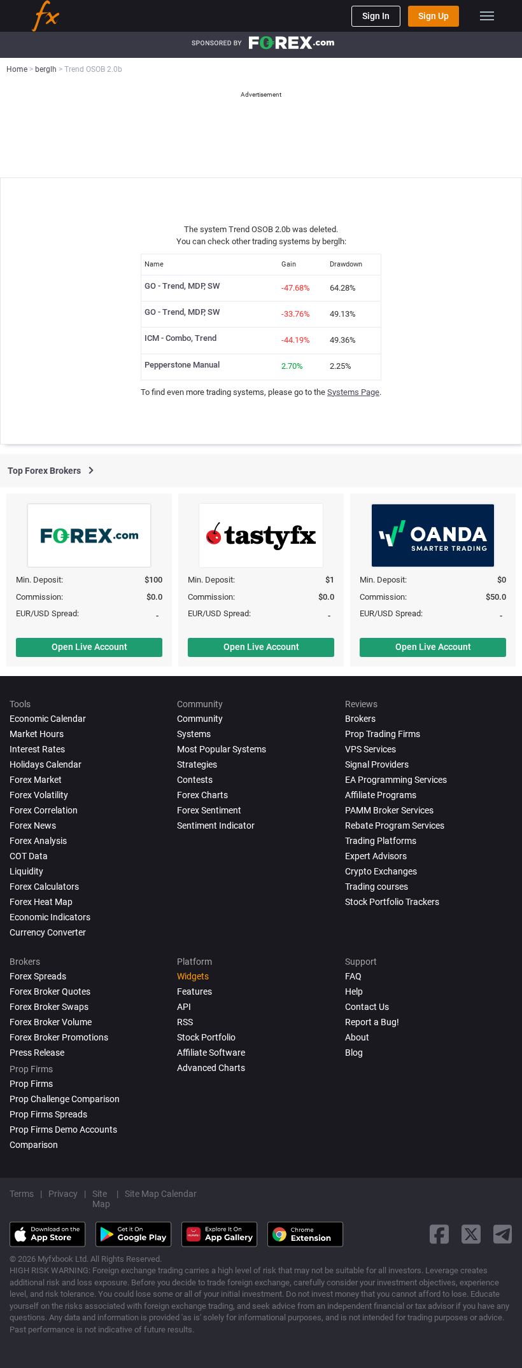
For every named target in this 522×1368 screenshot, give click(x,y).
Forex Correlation (44, 810)
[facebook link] (439, 1234)
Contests (195, 780)
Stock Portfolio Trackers (392, 902)
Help (354, 991)
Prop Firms (31, 1084)
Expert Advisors (376, 856)
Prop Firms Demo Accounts (63, 1129)
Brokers (360, 719)
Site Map (101, 1199)
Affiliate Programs (380, 795)
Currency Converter (48, 932)
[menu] (487, 15)
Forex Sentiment (209, 810)
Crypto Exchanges (381, 871)
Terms (22, 1194)
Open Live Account (89, 647)
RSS (185, 1022)
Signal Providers (377, 764)
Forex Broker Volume (51, 1022)
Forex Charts (202, 795)
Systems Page (353, 392)
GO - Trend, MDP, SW (182, 286)
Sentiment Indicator (216, 825)
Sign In (376, 16)
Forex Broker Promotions (59, 1037)
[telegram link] (502, 1234)
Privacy (63, 1194)
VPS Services (370, 749)
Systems (194, 734)
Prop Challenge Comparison (65, 1099)
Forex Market (36, 780)
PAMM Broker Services (389, 810)
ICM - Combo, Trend (180, 338)
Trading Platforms (380, 841)
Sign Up (433, 16)
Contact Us (367, 1007)
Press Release (37, 1052)
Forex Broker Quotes (50, 991)
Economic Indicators (50, 917)
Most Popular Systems (221, 749)
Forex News (33, 825)
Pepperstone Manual (182, 365)
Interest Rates (37, 749)
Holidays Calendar (45, 764)
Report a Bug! (372, 1022)
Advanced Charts (211, 1068)
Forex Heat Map (41, 902)
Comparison (34, 1145)
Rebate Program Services (394, 825)
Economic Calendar (48, 719)
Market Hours (37, 734)
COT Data (29, 856)
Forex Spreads (38, 976)
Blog (354, 1052)
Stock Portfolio (206, 1037)
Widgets (193, 976)
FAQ (353, 976)
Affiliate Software (211, 1052)
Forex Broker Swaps (49, 1007)
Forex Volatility (39, 795)
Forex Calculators (44, 886)
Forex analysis (38, 841)
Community (200, 719)
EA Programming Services (396, 780)
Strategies (197, 764)
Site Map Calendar (161, 1194)
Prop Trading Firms (382, 734)
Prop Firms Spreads (48, 1114)
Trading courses (376, 886)
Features (194, 991)
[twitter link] (471, 1234)
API (184, 1007)
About (357, 1037)
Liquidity (26, 871)
